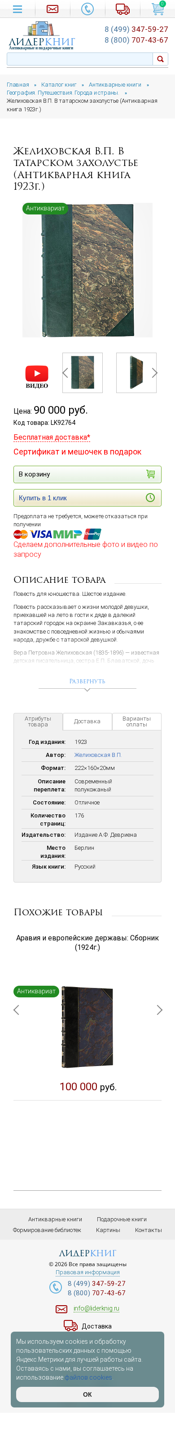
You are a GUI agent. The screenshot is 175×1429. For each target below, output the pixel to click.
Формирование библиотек (47, 1230)
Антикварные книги (55, 1219)
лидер (42, 42)
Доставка (87, 721)
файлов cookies (88, 1377)
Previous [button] (67, 373)
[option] (87, 270)
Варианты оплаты (136, 721)
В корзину (34, 474)
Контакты (148, 1230)
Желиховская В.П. (98, 755)
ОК (87, 1394)
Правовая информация (88, 1272)
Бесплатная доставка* (51, 437)
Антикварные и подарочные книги (41, 48)
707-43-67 (136, 39)
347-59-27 (136, 29)
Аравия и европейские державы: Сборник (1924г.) (87, 943)
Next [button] (152, 373)
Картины (108, 1230)
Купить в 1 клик (43, 498)
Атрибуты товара (38, 721)
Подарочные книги (122, 1219)
